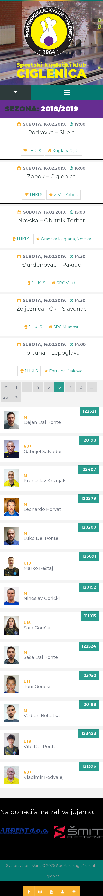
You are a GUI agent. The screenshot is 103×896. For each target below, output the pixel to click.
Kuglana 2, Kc (66, 150)
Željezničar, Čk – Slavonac (51, 308)
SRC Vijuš (66, 283)
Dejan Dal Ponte (42, 422)
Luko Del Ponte (41, 538)
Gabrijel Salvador (43, 451)
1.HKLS (34, 150)
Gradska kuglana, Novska (66, 239)
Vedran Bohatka (42, 715)
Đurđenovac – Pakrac (51, 264)
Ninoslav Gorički (42, 598)
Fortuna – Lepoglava (51, 352)
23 (5, 397)
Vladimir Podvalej (44, 777)
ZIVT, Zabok (66, 194)
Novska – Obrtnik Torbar (51, 220)
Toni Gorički (37, 686)
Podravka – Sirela (51, 132)
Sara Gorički (37, 628)
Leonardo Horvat (42, 509)
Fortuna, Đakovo (66, 371)
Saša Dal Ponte (41, 657)
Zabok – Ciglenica (51, 176)
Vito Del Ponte (40, 746)
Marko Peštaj (38, 568)
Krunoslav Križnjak (45, 480)
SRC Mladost (66, 327)
